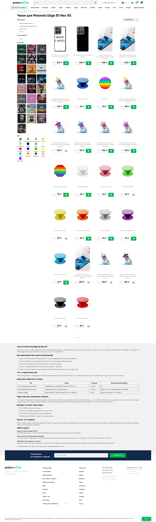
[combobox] (131, 19)
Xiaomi (53, 7)
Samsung (45, 7)
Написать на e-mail (134, 468)
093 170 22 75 (107, 473)
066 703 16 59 (109, 3)
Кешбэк (45, 489)
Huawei (107, 7)
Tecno (121, 7)
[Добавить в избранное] (68, 27)
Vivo (114, 7)
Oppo (76, 7)
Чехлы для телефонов (50, 503)
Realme (68, 7)
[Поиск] (95, 3)
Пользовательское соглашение (20, 471)
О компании (47, 471)
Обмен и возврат (49, 482)
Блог (44, 493)
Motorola (84, 7)
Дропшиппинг (47, 475)
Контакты (46, 500)
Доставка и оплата (49, 478)
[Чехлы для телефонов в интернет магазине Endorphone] (21, 3)
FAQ (44, 486)
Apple (61, 7)
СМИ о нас (46, 496)
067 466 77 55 (107, 470)
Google (128, 7)
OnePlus (92, 7)
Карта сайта (8, 471)
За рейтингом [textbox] (128, 19)
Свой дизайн (35, 7)
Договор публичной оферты (11, 473)
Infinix (100, 7)
